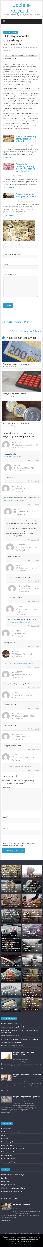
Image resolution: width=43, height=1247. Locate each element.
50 (16, 1009)
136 (17, 906)
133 (38, 921)
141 (17, 891)
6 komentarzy (8, 157)
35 (37, 1009)
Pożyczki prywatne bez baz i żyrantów (32, 991)
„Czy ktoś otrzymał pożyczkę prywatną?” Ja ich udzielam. (20, 1039)
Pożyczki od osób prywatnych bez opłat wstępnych (10, 931)
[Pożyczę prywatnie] (32, 866)
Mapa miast (5, 1181)
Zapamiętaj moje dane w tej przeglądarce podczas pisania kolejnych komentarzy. (20, 844)
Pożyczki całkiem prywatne (8, 1006)
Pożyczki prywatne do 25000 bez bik (27, 1075)
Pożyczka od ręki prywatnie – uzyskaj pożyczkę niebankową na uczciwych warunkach (11, 915)
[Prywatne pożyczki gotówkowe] (21, 342)
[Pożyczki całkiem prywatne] (11, 999)
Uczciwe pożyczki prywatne (9, 962)
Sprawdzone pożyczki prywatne (10, 977)
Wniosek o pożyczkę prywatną (11, 1191)
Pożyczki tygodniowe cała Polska (25, 331)
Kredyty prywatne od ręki (14, 393)
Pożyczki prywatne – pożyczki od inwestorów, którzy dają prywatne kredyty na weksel (32, 944)
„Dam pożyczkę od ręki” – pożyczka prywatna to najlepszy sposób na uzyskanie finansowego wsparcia (32, 915)
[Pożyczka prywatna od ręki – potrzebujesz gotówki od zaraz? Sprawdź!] (11, 866)
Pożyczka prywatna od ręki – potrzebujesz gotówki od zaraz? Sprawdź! (11, 871)
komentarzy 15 (32, 47)
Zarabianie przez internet (9, 1198)
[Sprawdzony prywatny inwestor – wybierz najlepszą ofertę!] (11, 881)
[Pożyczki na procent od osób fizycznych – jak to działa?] (32, 969)
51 (38, 950)
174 (18, 921)
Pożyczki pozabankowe (9, 1152)
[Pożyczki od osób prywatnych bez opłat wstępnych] (11, 925)
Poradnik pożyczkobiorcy (9, 1142)
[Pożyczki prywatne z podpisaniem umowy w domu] (32, 954)
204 (38, 906)
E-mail (5, 829)
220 (38, 876)
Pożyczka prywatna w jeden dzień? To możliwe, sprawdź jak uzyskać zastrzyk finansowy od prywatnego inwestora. (11, 943)
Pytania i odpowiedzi (8, 1158)
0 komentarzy (5, 1220)
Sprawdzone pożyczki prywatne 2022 (10, 991)
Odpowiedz (35, 460)
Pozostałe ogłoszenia (10, 32)
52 (40, 980)
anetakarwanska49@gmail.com (19, 622)
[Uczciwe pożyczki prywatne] (11, 954)
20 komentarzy (8, 187)
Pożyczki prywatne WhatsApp (16, 423)
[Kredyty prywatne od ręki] (21, 372)
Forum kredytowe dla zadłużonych (13, 1175)
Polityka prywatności (24, 1244)
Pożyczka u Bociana (21, 1204)
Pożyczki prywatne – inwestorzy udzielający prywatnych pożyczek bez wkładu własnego (31, 930)
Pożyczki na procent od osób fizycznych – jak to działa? (32, 976)
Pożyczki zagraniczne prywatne (26, 1096)
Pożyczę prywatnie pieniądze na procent (26, 195)
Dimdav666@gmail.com (24, 663)
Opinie (3, 1135)
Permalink (19, 447)
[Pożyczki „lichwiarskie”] (11, 895)
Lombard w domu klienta (9, 1024)
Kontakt (4, 1178)
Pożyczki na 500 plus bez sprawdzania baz (23, 1053)
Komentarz (6, 787)
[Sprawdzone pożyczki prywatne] (11, 969)
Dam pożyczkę (6, 1128)
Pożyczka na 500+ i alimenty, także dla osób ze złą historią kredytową (30, 886)
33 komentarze (6, 1091)
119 (18, 936)
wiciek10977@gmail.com (12, 456)
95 (16, 980)
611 (17, 876)
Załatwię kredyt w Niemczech (11, 1042)
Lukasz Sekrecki (20, 47)
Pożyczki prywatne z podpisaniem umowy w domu (32, 961)
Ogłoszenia (8, 50)
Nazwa (5, 817)
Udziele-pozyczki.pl (21, 8)
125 (18, 965)
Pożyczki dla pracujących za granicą (13, 1148)
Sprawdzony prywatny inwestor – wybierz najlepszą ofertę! (11, 887)
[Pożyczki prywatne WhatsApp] (21, 402)
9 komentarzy (5, 1113)
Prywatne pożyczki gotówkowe (16, 364)
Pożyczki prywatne (30, 904)
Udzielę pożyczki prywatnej (10, 1162)
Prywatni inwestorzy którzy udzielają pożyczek (26, 139)
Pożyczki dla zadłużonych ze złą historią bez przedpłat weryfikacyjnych (27, 168)
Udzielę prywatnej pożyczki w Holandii (14, 1027)
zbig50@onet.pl (9, 500)
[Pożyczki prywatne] (32, 895)
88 (17, 994)
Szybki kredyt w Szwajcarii (10, 1036)
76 (38, 936)
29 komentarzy (8, 215)
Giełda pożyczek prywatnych (10, 1132)
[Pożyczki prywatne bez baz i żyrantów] (32, 984)
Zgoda (14, 1244)
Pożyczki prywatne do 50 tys (16, 322)
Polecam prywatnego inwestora (12, 1046)
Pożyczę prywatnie (30, 874)
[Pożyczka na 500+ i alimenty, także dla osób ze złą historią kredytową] (32, 881)
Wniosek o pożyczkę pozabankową (13, 1188)
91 (37, 891)
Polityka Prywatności (8, 1185)
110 (18, 950)
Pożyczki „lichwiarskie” (11, 904)
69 (37, 965)
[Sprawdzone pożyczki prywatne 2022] (11, 984)
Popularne (4, 1138)
